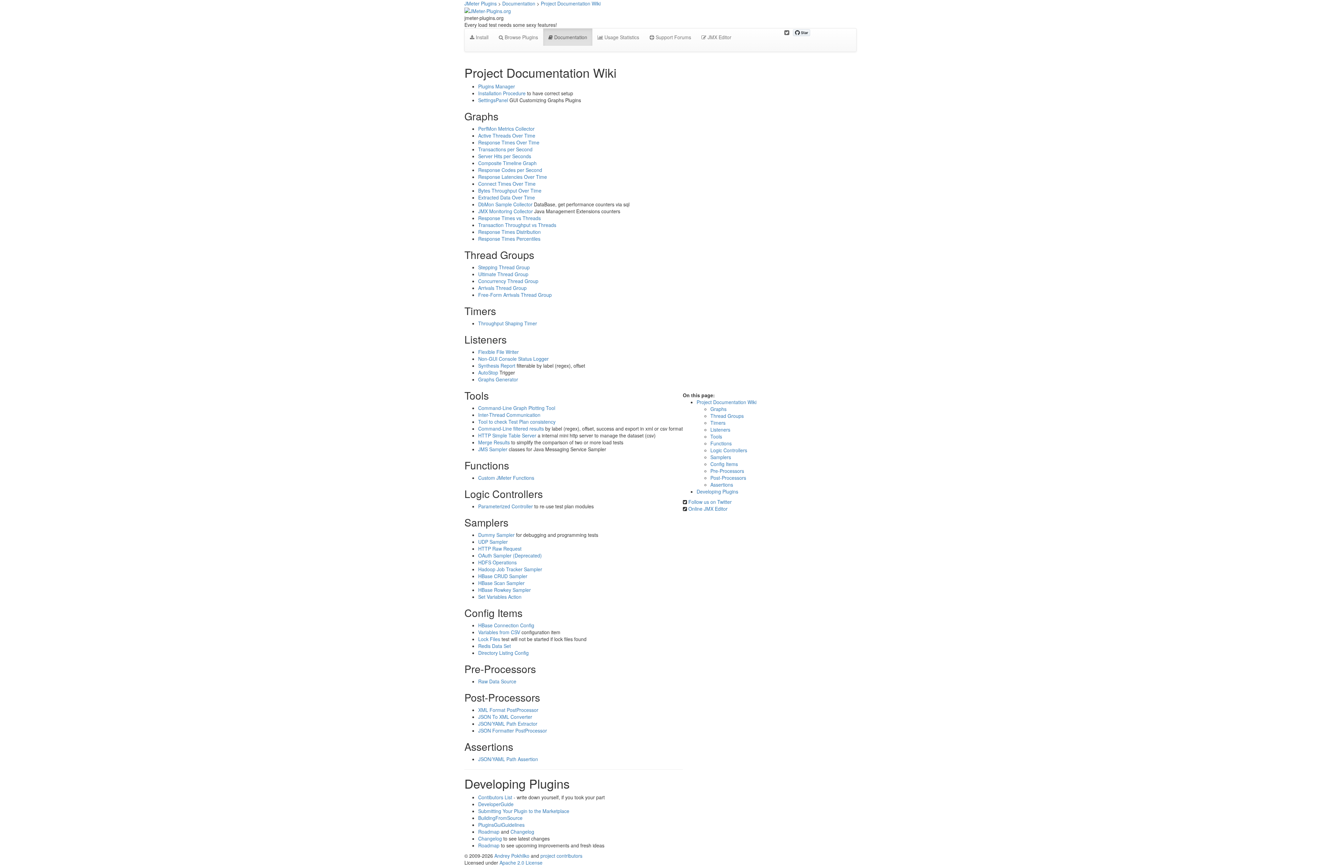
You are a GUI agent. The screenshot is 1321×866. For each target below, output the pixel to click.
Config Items (724, 464)
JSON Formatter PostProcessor (512, 730)
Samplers (720, 457)
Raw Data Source (497, 681)
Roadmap (489, 831)
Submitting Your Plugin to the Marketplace (523, 811)
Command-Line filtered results (511, 428)
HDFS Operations (497, 562)
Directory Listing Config (503, 652)
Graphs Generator (498, 379)
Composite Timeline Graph (507, 163)
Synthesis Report (496, 365)
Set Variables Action (500, 596)
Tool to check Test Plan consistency (517, 421)
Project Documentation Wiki (571, 3)
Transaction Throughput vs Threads (517, 224)
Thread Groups (727, 415)
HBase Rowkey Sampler (504, 589)
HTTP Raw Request (500, 548)
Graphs (718, 408)
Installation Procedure (502, 93)
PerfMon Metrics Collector (506, 128)
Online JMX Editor (708, 508)
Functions (721, 443)
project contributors (561, 855)
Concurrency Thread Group (508, 281)
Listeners (720, 429)
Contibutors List (495, 797)
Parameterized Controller (505, 506)
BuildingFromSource (500, 817)
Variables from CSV (499, 632)
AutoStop (488, 372)
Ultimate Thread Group (503, 274)
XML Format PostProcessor (508, 709)
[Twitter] (786, 32)
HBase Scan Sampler (501, 583)
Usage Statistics (621, 37)
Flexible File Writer (498, 351)
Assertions (721, 484)
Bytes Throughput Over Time (509, 190)
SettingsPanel (493, 100)
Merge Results (494, 442)
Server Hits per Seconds (504, 156)
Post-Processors (728, 477)
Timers (718, 422)
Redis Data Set (494, 645)
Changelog (522, 831)
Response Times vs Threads (509, 218)
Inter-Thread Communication (509, 414)
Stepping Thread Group (504, 267)
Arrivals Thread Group (502, 287)
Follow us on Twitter (710, 501)
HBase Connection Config (506, 625)
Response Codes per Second (510, 169)
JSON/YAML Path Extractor (507, 723)
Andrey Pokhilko (511, 855)
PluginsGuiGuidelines (501, 824)
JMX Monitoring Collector (505, 211)
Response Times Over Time (508, 142)
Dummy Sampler (496, 534)
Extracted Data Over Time (506, 197)
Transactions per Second (505, 149)
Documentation (518, 3)
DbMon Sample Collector (505, 204)
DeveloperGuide (496, 804)
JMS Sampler (492, 449)
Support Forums (672, 37)
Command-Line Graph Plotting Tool (516, 407)
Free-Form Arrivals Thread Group (515, 294)
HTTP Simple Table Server (507, 435)
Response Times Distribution (509, 231)
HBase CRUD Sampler (502, 576)
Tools (716, 436)
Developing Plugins (717, 491)
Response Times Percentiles (509, 238)
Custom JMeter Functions (506, 477)
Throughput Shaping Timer (507, 323)
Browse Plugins (520, 37)
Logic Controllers (728, 450)
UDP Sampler (493, 541)
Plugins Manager (496, 86)
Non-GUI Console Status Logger (513, 358)
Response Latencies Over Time (512, 176)
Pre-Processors (727, 470)
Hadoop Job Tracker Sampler (510, 569)
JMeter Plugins (480, 3)
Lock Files (489, 639)
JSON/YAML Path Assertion (508, 759)
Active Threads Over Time (506, 135)
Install (481, 37)
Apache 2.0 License (521, 862)
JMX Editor (718, 37)
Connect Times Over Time (507, 183)
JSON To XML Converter (505, 716)
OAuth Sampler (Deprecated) (510, 555)
